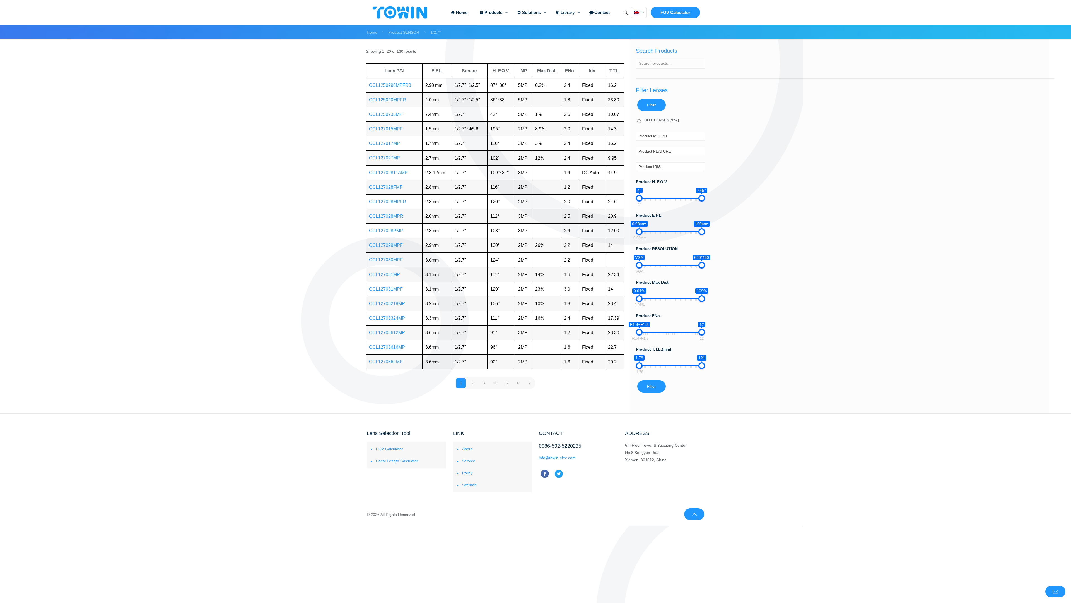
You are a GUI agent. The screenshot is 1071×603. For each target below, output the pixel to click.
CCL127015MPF (386, 128)
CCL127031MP (384, 274)
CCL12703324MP (387, 318)
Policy (467, 473)
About (467, 449)
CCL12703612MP (387, 332)
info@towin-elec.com (557, 458)
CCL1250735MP (385, 114)
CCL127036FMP (386, 361)
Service (468, 461)
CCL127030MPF (386, 259)
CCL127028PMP (386, 230)
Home (372, 32)
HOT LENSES (661, 120)
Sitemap (469, 485)
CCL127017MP (384, 143)
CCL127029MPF (386, 245)
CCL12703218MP (387, 303)
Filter (651, 105)
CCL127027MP (384, 157)
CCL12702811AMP (388, 172)
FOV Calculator (675, 12)
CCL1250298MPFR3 (390, 85)
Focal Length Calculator (397, 461)
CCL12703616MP (387, 347)
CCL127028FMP (386, 187)
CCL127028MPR (386, 216)
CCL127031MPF (386, 289)
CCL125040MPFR (387, 99)
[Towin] (400, 12)
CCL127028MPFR (387, 201)
